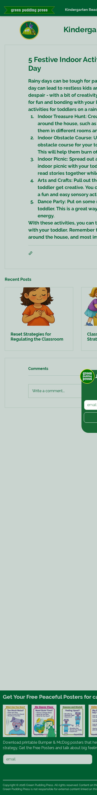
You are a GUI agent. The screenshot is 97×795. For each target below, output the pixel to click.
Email (89, 395)
